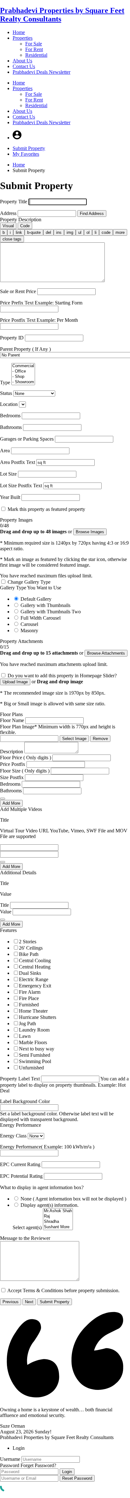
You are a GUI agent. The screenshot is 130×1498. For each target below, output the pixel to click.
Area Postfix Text (17, 462)
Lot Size (8, 474)
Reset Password (77, 1478)
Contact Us (24, 66)
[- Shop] (23, 376)
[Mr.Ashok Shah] (58, 1211)
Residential (36, 55)
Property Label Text (20, 1078)
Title (4, 905)
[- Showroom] (23, 382)
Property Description (20, 219)
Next (29, 1301)
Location (9, 404)
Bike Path (28, 954)
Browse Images (90, 531)
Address (8, 213)
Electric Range (33, 979)
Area (5, 450)
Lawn (25, 1036)
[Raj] (58, 1216)
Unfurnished (31, 1067)
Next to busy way (36, 1048)
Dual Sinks (30, 973)
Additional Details (18, 872)
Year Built (10, 497)
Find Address (92, 213)
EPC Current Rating (20, 1164)
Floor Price (25, 757)
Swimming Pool (35, 1061)
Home (19, 32)
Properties (22, 38)
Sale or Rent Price (18, 291)
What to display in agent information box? (42, 1187)
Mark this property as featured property (46, 509)
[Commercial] (23, 366)
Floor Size (25, 770)
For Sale (33, 43)
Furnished (29, 1004)
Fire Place (29, 998)
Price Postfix (12, 764)
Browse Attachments (106, 653)
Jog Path (27, 1023)
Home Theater (33, 1011)
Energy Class (13, 1135)
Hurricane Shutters (37, 1017)
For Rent (34, 49)
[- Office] (23, 371)
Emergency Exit (35, 985)
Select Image (74, 738)
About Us (22, 60)
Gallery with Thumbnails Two (51, 611)
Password (9, 1465)
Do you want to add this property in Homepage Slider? (62, 675)
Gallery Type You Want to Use (30, 587)
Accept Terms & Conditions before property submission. (63, 1290)
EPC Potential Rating (21, 1176)
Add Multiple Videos (21, 809)
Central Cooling (35, 960)
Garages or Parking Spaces (27, 439)
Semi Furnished (34, 1055)
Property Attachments (21, 641)
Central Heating (34, 966)
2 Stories (27, 941)
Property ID (12, 337)
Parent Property (25, 349)
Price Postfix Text (39, 320)
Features (8, 930)
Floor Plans (11, 714)
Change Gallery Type (29, 582)
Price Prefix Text (41, 302)
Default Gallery (36, 599)
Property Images (16, 520)
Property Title (13, 201)
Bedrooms (10, 415)
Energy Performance (20, 1125)
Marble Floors (33, 1042)
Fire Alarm (29, 992)
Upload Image (15, 682)
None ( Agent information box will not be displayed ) (73, 1198)
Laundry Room (34, 1029)
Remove (100, 738)
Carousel (29, 624)
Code (25, 225)
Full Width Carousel (41, 618)
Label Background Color (25, 1101)
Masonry (29, 630)
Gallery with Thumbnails (45, 605)
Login (67, 1471)
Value (5, 911)
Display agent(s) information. (50, 1205)
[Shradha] (58, 1221)
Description (11, 751)
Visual (8, 225)
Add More (11, 803)
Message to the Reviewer (25, 1238)
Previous (11, 1301)
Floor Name (12, 720)
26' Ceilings (31, 948)
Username (10, 1459)
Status (6, 393)
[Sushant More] (58, 1227)
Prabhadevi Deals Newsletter (41, 72)
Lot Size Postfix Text (21, 485)
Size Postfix (12, 777)
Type (5, 382)
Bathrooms (11, 427)
